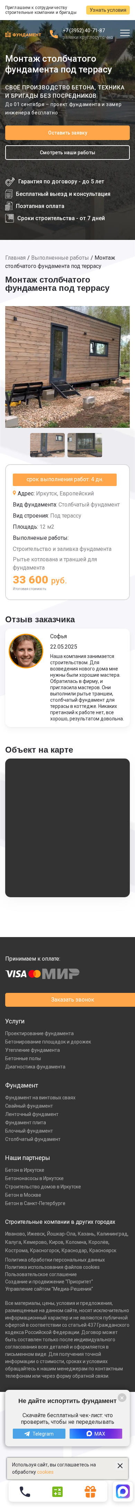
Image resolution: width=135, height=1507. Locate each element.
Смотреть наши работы (67, 152)
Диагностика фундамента (35, 1066)
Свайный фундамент (29, 1106)
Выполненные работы (60, 257)
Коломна (76, 1242)
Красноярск (102, 1250)
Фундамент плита (25, 1122)
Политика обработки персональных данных (55, 1260)
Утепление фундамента (32, 1050)
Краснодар (74, 1250)
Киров (56, 1242)
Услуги (15, 1021)
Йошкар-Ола (61, 1234)
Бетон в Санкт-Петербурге (35, 1203)
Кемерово (35, 1242)
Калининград (112, 1234)
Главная (15, 257)
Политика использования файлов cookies (52, 1267)
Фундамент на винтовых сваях (40, 1097)
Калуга (13, 1242)
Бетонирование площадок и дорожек (48, 1042)
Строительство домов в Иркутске (43, 1186)
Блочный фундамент (29, 1131)
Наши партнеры (27, 1157)
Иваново (15, 1234)
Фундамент (21, 1085)
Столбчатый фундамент (33, 1139)
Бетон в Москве (23, 1195)
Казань (86, 1234)
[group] (67, 367)
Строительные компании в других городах (60, 1222)
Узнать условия (108, 10)
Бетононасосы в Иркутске (34, 1178)
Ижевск (36, 1234)
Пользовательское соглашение (41, 1274)
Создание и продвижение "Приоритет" (49, 1281)
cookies (45, 1472)
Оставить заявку (67, 133)
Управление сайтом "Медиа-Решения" (49, 1289)
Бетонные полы (23, 1058)
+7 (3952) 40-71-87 (84, 30)
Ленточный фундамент (31, 1114)
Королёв (98, 1242)
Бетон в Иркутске (24, 1170)
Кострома (16, 1250)
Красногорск (44, 1250)
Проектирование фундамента (39, 1033)
